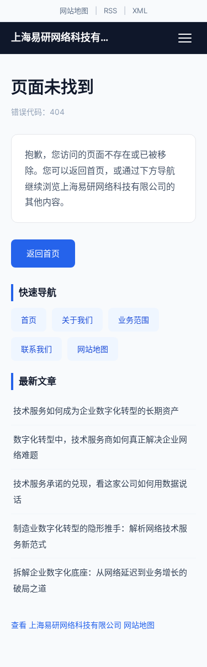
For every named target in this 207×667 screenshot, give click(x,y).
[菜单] (185, 38)
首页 (28, 319)
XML (139, 10)
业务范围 (133, 319)
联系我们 (36, 349)
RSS (110, 10)
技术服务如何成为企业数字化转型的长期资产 (96, 410)
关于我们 (77, 319)
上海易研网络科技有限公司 (62, 37)
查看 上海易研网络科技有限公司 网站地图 (83, 624)
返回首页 (43, 253)
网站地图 (74, 10)
